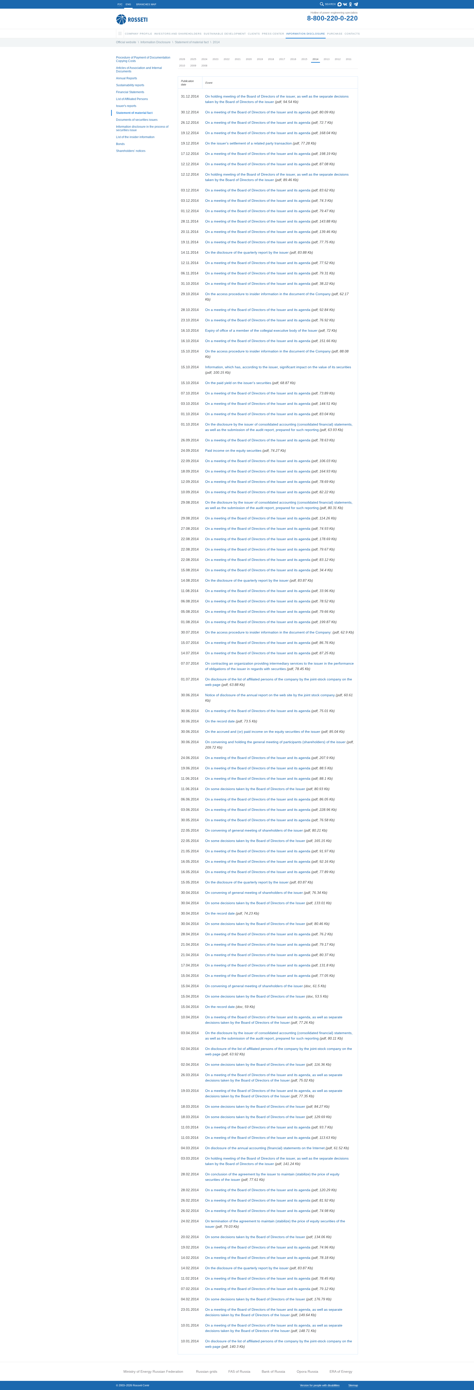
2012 (338, 59)
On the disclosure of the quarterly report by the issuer (247, 252)
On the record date (220, 721)
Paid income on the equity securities (233, 450)
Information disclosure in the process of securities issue (142, 128)
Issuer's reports (126, 106)
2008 (204, 65)
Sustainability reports (130, 85)
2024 (204, 59)
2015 (304, 59)
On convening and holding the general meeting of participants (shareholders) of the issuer (275, 742)
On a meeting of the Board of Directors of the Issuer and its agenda (257, 112)
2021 (238, 59)
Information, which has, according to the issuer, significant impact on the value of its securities (278, 367)
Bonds (120, 144)
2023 (215, 59)
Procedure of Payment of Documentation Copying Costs (143, 59)
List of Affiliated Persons (132, 99)
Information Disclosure (155, 42)
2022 (227, 59)
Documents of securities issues (137, 120)
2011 (349, 59)
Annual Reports (126, 78)
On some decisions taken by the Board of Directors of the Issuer (255, 789)
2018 (271, 59)
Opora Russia (307, 1371)
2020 (249, 59)
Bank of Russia (273, 1371)
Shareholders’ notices (130, 151)
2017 (282, 59)
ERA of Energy (341, 1371)
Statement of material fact (192, 42)
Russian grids (206, 1371)
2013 (327, 59)
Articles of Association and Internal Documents (139, 69)
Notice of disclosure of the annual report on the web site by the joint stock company (270, 695)
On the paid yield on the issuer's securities (238, 383)
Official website (126, 42)
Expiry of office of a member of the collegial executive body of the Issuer (261, 330)
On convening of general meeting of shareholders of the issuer (254, 830)
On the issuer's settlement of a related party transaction (248, 143)
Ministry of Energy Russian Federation (153, 1371)
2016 (293, 59)
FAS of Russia (239, 1371)
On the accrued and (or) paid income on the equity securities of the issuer (262, 732)
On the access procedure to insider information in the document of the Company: (268, 632)
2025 (193, 59)
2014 (216, 42)
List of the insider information (135, 137)
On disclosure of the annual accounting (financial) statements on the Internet (265, 1148)
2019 (260, 59)
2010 (182, 65)
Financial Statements (130, 92)
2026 (182, 59)
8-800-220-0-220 (332, 18)
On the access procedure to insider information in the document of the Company (268, 294)
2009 (193, 65)
